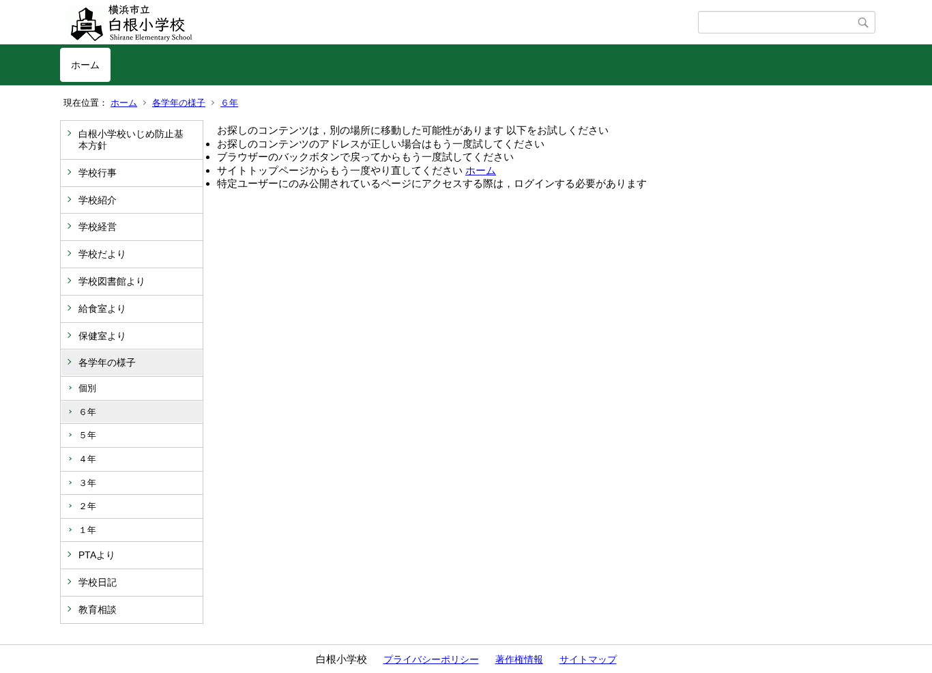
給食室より (102, 308)
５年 (87, 435)
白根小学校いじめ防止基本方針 (131, 139)
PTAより (96, 554)
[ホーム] (379, 22)
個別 (87, 388)
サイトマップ (588, 659)
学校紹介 (97, 200)
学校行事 (97, 172)
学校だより (102, 253)
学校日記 (97, 582)
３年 (87, 483)
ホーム (85, 64)
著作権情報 (519, 659)
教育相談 (97, 609)
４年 (87, 459)
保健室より (102, 335)
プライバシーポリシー (431, 659)
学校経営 (97, 226)
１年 (87, 530)
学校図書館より (111, 281)
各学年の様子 (178, 103)
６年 (229, 103)
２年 (87, 506)
